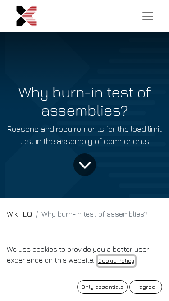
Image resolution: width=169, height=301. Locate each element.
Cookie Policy (116, 260)
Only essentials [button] (102, 286)
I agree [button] (146, 286)
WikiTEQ (19, 214)
